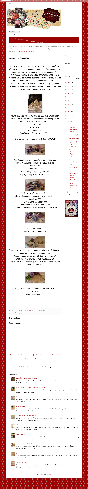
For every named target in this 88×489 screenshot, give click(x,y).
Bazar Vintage (19, 313)
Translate (21, 34)
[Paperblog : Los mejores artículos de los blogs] (12, 4)
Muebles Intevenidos (13, 38)
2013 (69, 108)
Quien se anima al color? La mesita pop (74, 162)
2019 (69, 86)
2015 (69, 101)
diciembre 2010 (74, 122)
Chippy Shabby (20, 434)
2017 (69, 93)
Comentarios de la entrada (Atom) (27, 359)
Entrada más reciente (15, 355)
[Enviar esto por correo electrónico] (39, 310)
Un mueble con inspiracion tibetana (26, 378)
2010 (69, 119)
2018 (69, 90)
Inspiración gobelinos (22, 462)
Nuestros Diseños (21, 39)
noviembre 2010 (74, 192)
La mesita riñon (74, 138)
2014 (69, 104)
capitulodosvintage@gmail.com (25, 51)
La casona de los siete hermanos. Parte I (73, 176)
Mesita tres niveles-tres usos (73, 185)
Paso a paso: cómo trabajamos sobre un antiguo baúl (32, 387)
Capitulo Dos (21, 310)
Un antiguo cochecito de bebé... (25, 444)
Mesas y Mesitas (40, 42)
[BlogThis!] (41, 310)
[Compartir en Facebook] (43, 310)
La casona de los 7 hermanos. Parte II (73, 153)
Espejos (27, 40)
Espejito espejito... (74, 135)
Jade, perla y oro (21, 397)
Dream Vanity (20, 453)
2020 (69, 82)
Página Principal (36, 355)
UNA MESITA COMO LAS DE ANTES (74, 129)
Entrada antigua (56, 355)
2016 (69, 97)
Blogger (49, 474)
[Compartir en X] (42, 310)
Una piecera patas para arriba (26, 416)
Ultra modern (20, 425)
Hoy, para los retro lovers (73, 168)
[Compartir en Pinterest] (44, 310)
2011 (69, 115)
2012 (69, 111)
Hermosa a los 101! (22, 406)
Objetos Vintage (32, 41)
